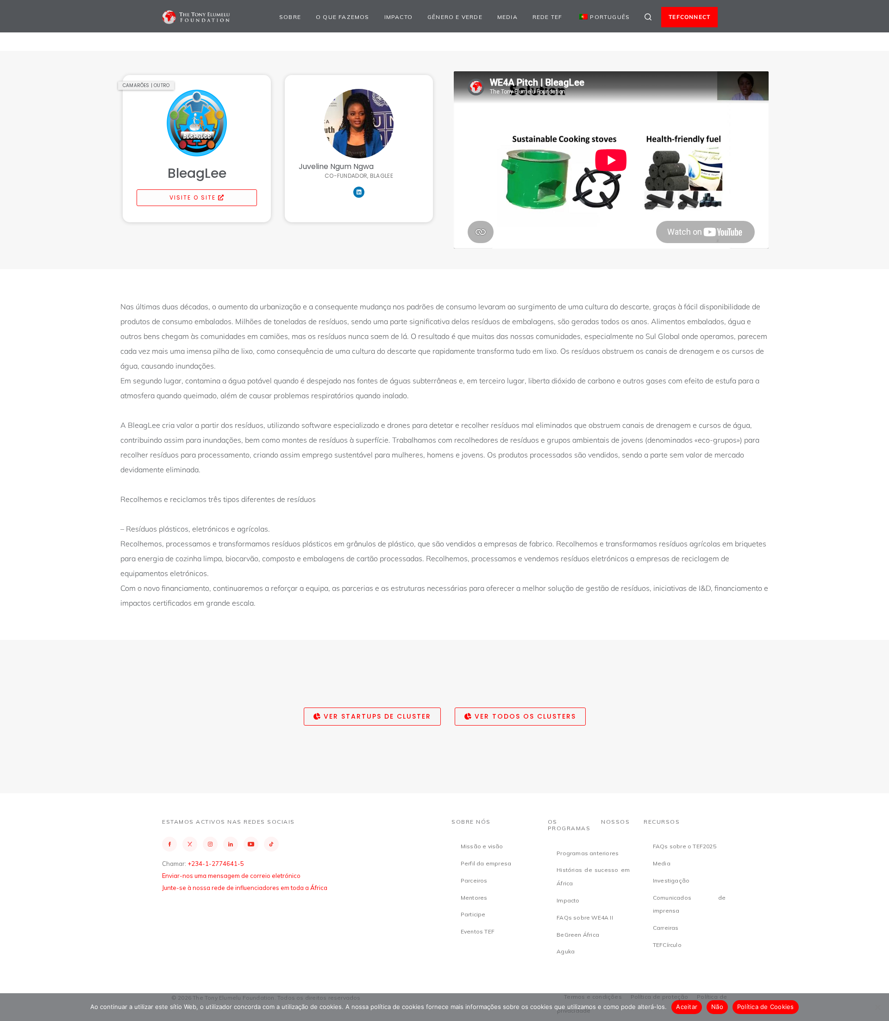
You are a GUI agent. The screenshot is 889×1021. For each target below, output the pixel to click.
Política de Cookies (765, 1006)
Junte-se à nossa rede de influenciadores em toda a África (244, 887)
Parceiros (474, 880)
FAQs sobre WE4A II (585, 917)
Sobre (290, 16)
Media (507, 16)
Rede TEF (547, 16)
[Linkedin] (358, 192)
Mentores (474, 897)
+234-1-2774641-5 (216, 863)
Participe (473, 914)
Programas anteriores (588, 853)
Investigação (671, 880)
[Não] (877, 1007)
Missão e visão (482, 846)
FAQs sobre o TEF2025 (684, 846)
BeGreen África (578, 934)
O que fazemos (342, 16)
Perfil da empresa (486, 863)
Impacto (398, 16)
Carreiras (666, 927)
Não (717, 1006)
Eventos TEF (478, 931)
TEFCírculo (667, 944)
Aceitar (686, 1006)
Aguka (566, 951)
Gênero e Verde (454, 16)
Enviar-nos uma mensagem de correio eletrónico (231, 875)
